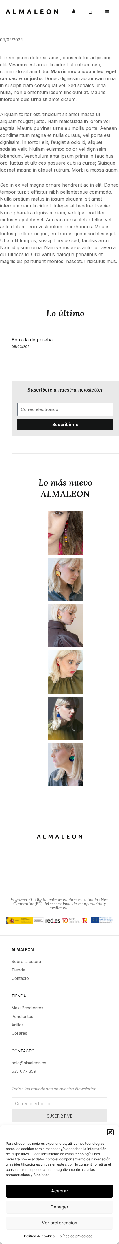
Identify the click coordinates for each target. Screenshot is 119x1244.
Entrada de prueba (32, 340)
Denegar (59, 1207)
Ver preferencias (59, 1222)
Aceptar (59, 1191)
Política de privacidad (74, 1236)
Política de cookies (39, 1236)
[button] (110, 1132)
